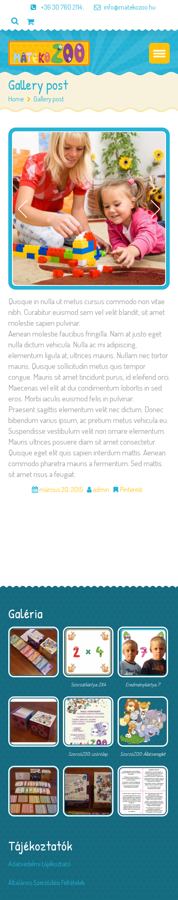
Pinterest (131, 489)
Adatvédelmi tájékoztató (39, 864)
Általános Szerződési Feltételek (46, 882)
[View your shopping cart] (30, 21)
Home (16, 98)
